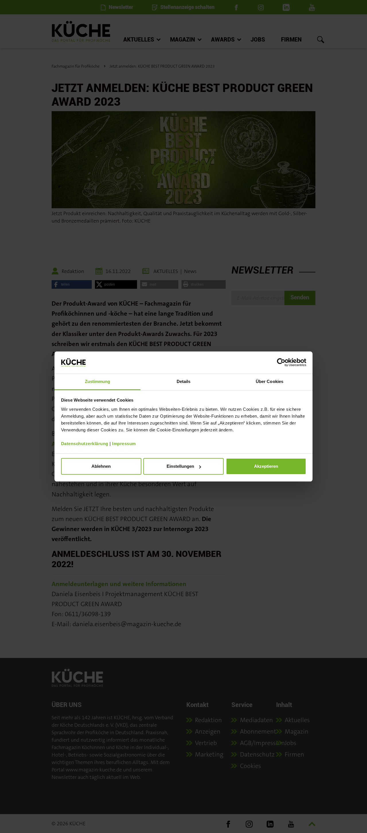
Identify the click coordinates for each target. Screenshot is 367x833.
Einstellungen (180, 466)
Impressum (124, 443)
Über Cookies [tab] (269, 381)
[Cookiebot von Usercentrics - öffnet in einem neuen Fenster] (281, 362)
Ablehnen (101, 466)
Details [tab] (184, 381)
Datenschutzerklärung (84, 443)
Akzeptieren (266, 466)
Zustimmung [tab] (97, 381)
